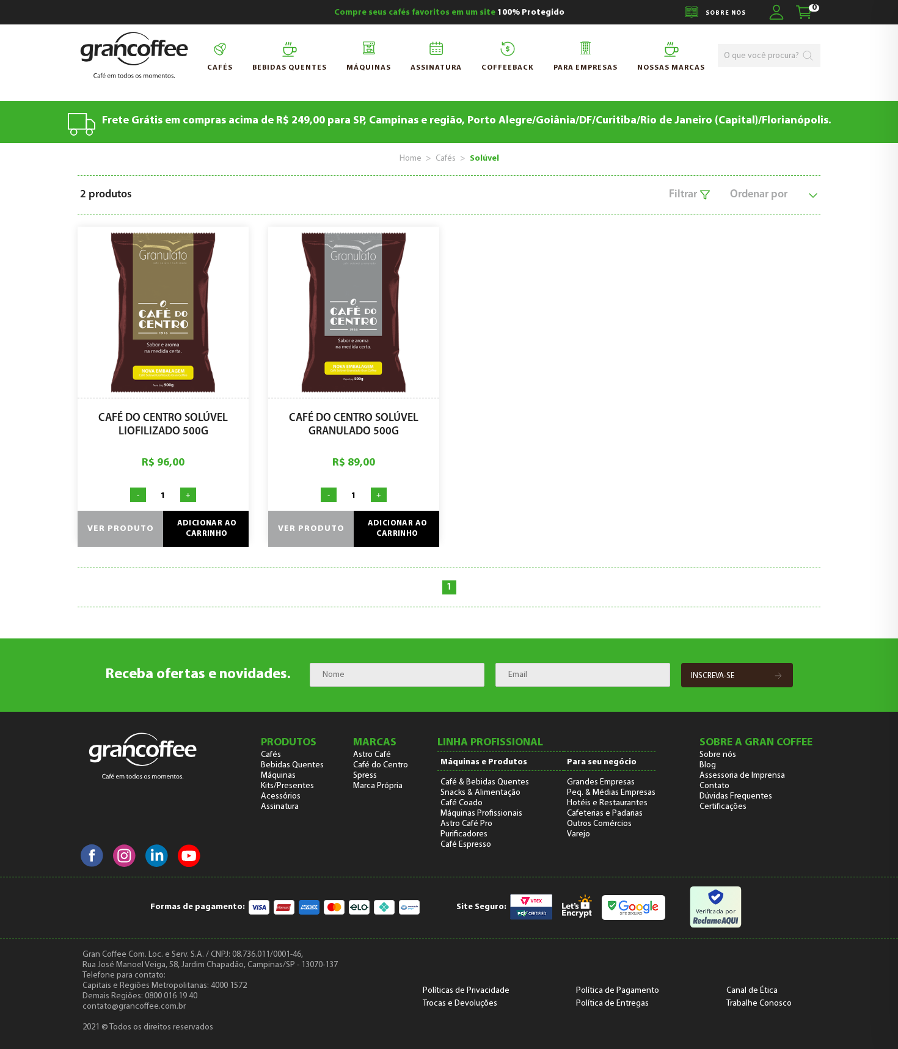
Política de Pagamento (617, 990)
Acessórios (281, 796)
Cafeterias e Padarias (605, 813)
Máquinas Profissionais (481, 813)
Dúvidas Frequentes (735, 796)
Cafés (220, 67)
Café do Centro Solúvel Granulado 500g (353, 425)
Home (411, 158)
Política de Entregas (612, 1003)
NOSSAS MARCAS (671, 67)
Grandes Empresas (601, 782)
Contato (714, 786)
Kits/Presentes (287, 786)
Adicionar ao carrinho (207, 528)
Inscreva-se (712, 676)
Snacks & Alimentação (480, 792)
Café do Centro (380, 765)
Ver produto (120, 528)
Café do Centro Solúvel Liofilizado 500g (163, 425)
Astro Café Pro (466, 823)
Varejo (578, 834)
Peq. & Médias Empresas (611, 792)
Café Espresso (465, 844)
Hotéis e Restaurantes (607, 803)
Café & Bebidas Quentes (484, 782)
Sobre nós (717, 754)
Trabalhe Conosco (759, 1003)
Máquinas (368, 67)
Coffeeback (507, 67)
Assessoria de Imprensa (742, 775)
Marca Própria (378, 786)
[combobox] (762, 56)
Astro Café (372, 754)
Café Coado (461, 803)
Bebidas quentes (289, 67)
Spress (365, 775)
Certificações (723, 806)
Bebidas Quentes (292, 765)
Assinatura (436, 67)
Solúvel (484, 158)
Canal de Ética (752, 990)
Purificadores (463, 834)
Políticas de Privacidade (466, 990)
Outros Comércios (599, 823)
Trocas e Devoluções (460, 1003)
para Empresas (585, 67)
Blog (707, 765)
